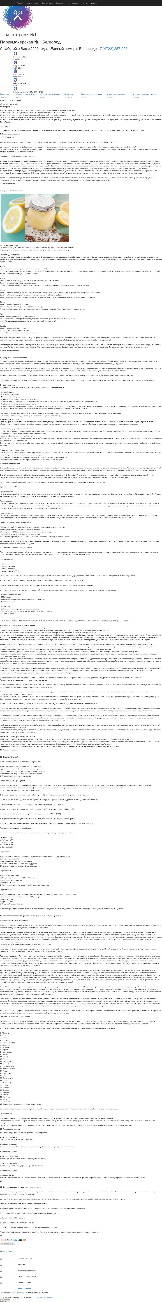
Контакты (59, 3)
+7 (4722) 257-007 (112, 48)
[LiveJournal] (26, 1239)
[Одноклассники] (23, 1239)
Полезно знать (47, 3)
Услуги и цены (32, 3)
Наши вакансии (73, 3)
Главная (20, 3)
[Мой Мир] (21, 1239)
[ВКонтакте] (18, 1239)
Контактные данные (44, 1297)
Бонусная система (90, 3)
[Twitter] (16, 1239)
